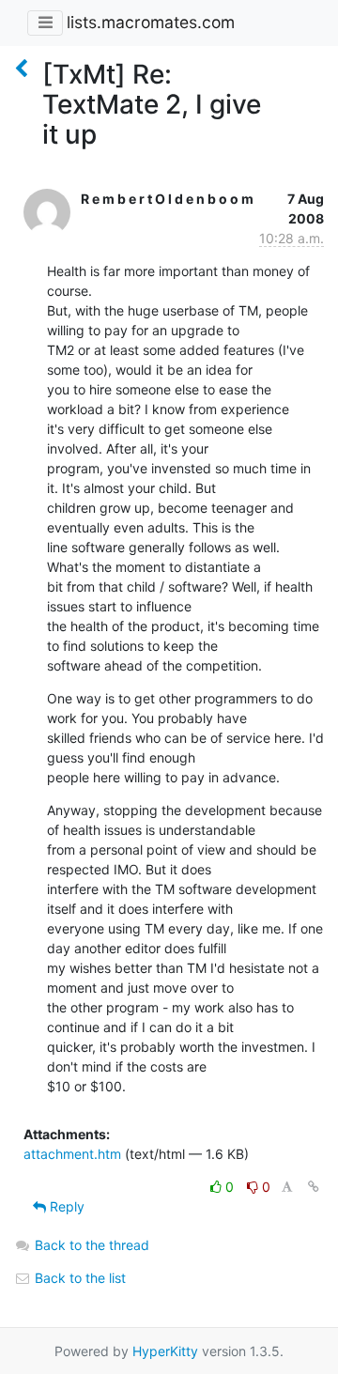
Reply (65, 1206)
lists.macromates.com (151, 22)
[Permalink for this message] (313, 1186)
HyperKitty (165, 1351)
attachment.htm (72, 1154)
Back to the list (78, 1278)
